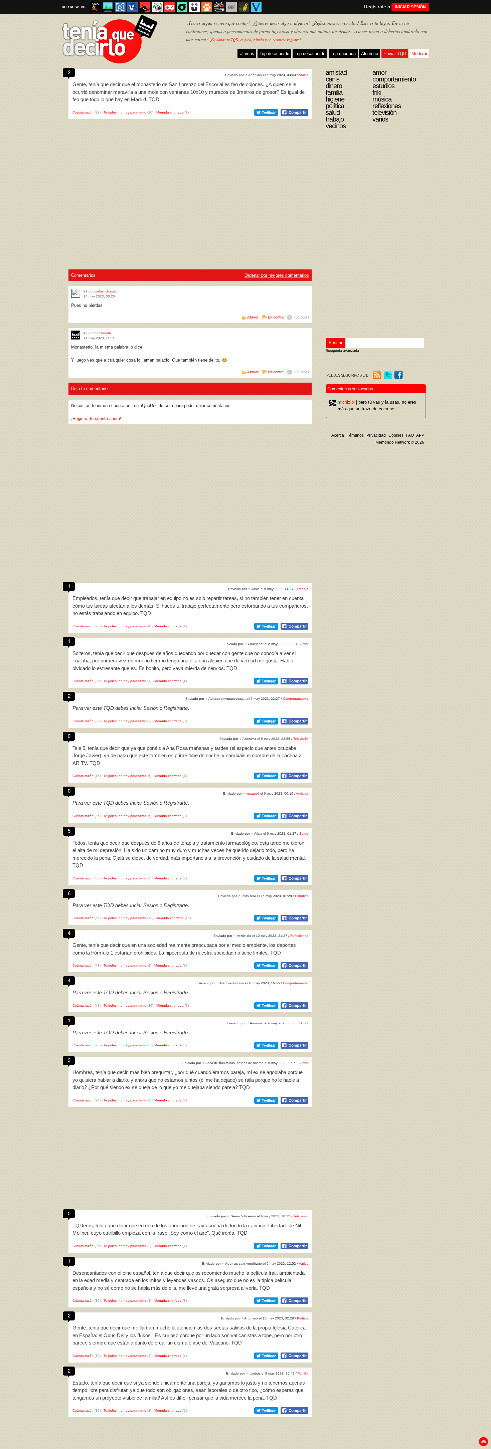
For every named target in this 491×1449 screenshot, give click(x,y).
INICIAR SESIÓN (410, 7)
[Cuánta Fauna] (206, 7)
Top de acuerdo (274, 53)
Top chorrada (343, 53)
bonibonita (103, 333)
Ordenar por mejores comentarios (276, 275)
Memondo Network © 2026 (399, 442)
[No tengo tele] (219, 7)
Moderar (419, 53)
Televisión (300, 739)
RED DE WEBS (74, 7)
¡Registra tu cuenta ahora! (96, 418)
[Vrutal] (169, 7)
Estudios (301, 896)
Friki (376, 92)
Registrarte (176, 708)
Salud (303, 833)
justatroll (253, 793)
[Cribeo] (182, 7)
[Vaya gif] (231, 7)
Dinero (334, 85)
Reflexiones (299, 936)
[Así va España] (145, 7)
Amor (304, 644)
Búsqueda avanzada (342, 351)
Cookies (395, 435)
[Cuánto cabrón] (157, 7)
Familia (303, 1373)
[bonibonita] (75, 335)
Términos (355, 435)
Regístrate (375, 6)
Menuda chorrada (170, 112)
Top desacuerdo (310, 53)
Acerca (337, 435)
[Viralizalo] (256, 7)
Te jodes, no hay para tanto (125, 112)
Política (302, 1318)
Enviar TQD (394, 53)
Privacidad (376, 435)
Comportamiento (295, 698)
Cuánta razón (83, 112)
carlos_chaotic (106, 291)
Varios (303, 75)
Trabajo (302, 589)
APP (420, 435)
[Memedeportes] (120, 7)
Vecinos (336, 126)
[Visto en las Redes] (132, 7)
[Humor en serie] (194, 7)
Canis (332, 79)
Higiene (335, 99)
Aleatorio (369, 53)
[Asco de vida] (95, 7)
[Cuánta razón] (108, 7)
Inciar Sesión (144, 708)
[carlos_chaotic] (75, 293)
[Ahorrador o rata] (243, 7)
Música (381, 99)
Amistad (302, 793)
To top (483, 1442)
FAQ (410, 435)
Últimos (246, 53)
